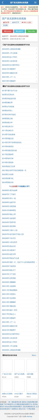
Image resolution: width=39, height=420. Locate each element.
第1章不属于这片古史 (9, 90)
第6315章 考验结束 (9, 306)
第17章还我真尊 (8, 154)
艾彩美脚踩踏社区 (29, 406)
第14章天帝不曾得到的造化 (12, 142)
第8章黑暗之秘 (7, 118)
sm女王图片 (18, 393)
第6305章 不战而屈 (9, 266)
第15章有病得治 (8, 146)
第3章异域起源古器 (9, 98)
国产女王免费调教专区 (22, 374)
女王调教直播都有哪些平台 (22, 404)
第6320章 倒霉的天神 (9, 73)
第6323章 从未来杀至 (9, 61)
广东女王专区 (7, 374)
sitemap (29, 416)
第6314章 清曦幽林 (9, 302)
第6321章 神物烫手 (9, 69)
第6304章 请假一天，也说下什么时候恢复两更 (18, 262)
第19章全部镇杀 (8, 162)
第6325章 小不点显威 (9, 53)
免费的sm (15, 409)
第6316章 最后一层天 (9, 310)
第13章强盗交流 (8, 138)
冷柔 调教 (30, 374)
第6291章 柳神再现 (9, 210)
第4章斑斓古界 (7, 102)
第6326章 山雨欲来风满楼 (19, 36)
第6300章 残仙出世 (9, 246)
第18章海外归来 (8, 158)
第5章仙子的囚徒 (8, 106)
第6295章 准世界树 (9, 226)
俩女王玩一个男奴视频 (27, 409)
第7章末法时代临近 (9, 114)
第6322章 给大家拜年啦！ (11, 65)
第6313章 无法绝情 (9, 298)
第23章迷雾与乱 (8, 178)
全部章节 (20, 31)
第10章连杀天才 (8, 126)
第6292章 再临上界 (9, 214)
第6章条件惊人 (7, 110)
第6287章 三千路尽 (9, 194)
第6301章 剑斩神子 (9, 250)
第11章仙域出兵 (8, 130)
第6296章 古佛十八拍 (9, 230)
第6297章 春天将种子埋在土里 (13, 234)
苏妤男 (6, 22)
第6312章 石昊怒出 (9, 294)
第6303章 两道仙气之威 (10, 258)
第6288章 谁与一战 (9, 198)
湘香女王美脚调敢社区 (10, 393)
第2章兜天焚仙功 (8, 94)
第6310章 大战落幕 (9, 286)
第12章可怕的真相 (8, 134)
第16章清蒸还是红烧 (9, 150)
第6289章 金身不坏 (9, 202)
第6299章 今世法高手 (9, 242)
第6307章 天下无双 (9, 274)
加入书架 (32, 31)
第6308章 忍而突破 (9, 278)
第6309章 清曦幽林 (9, 282)
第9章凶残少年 (7, 122)
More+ (34, 355)
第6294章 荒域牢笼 (9, 222)
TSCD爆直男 (8, 404)
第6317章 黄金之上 (9, 314)
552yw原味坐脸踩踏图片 (13, 406)
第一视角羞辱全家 (14, 402)
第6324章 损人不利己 (9, 57)
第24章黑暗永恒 (8, 182)
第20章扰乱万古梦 (8, 166)
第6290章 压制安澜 (9, 206)
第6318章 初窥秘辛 (9, 81)
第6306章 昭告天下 (9, 270)
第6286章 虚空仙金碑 (9, 190)
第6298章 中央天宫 (9, 238)
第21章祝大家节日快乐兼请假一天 (14, 170)
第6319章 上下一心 (9, 77)
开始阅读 (8, 31)
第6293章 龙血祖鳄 (9, 218)
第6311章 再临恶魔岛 (9, 290)
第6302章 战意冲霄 (9, 254)
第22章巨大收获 (8, 174)
